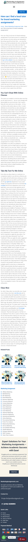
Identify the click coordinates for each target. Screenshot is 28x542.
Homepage (21, 308)
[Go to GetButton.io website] (3, 540)
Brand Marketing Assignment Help (14, 26)
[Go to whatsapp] (4, 537)
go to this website (7, 60)
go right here (8, 181)
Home (2, 26)
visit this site (17, 293)
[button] (14, 6)
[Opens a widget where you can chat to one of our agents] (22, 539)
